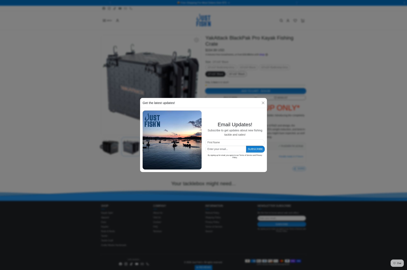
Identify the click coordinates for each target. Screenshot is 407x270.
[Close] (263, 102)
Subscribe (255, 149)
